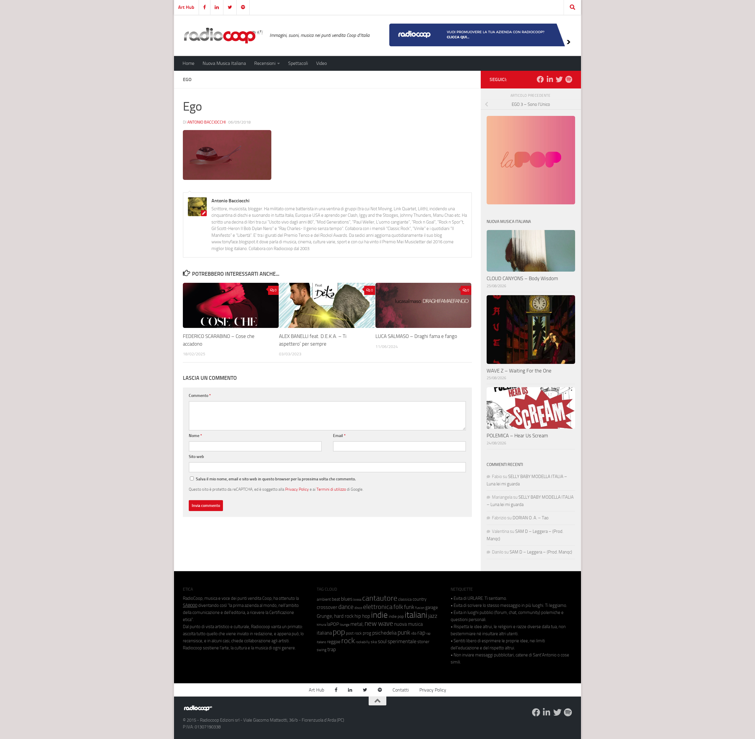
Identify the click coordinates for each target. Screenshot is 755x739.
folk (398, 606)
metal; (357, 624)
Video (321, 63)
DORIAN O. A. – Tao (531, 517)
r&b (413, 633)
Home (188, 63)
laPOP (333, 624)
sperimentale (402, 641)
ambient (324, 599)
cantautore (379, 598)
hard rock (344, 616)
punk (404, 632)
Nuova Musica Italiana (224, 63)
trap (331, 649)
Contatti (401, 690)
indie (379, 615)
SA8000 (190, 605)
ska (374, 641)
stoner (423, 641)
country (419, 599)
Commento (200, 395)
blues (346, 599)
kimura (321, 625)
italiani (416, 615)
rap (421, 632)
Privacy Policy (297, 489)
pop (339, 632)
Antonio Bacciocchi (206, 122)
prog (367, 633)
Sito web (196, 456)
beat (336, 599)
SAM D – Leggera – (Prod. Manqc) (541, 552)
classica (405, 599)
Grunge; (325, 616)
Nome (195, 435)
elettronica (378, 607)
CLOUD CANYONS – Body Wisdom (522, 278)
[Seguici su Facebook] (540, 79)
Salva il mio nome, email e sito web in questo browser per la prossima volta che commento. (276, 479)
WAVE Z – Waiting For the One (519, 371)
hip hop (362, 616)
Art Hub (186, 7)
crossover (327, 607)
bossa (357, 600)
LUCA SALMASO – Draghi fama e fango (416, 336)
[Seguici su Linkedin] (549, 79)
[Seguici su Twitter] (559, 79)
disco (358, 608)
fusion (419, 607)
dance (346, 606)
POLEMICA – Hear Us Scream (517, 436)
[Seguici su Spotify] (568, 79)
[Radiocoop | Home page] (223, 35)
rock (348, 640)
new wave (379, 624)
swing (321, 650)
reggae (333, 641)
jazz (432, 616)
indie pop (396, 616)
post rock (354, 633)
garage (431, 607)
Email (339, 435)
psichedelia (384, 633)
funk (409, 607)
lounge (344, 625)
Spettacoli (298, 63)
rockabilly (363, 642)
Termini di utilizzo (331, 489)
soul (382, 641)
